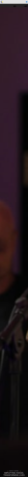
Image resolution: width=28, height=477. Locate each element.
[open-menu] (26, 1)
